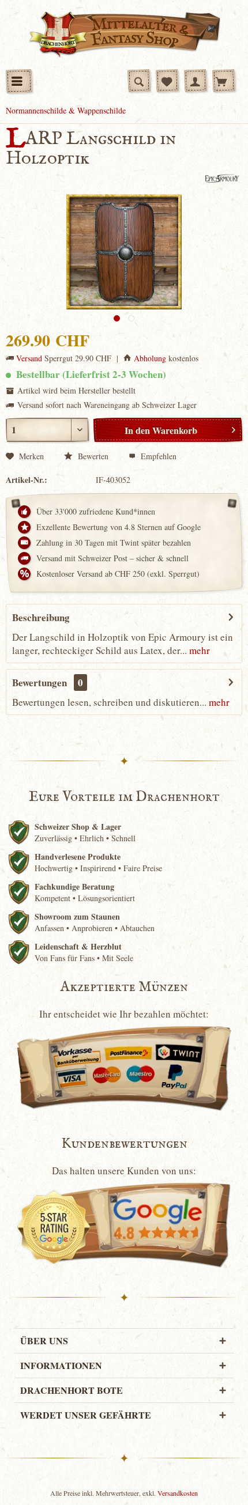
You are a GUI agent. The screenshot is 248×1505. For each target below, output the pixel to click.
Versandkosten (177, 1493)
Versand (29, 358)
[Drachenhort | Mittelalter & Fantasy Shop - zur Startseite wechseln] (124, 35)
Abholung (150, 358)
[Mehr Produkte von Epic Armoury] (221, 178)
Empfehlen (157, 456)
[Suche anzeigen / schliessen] (139, 80)
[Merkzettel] (167, 80)
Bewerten (92, 456)
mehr (198, 650)
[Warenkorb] (223, 80)
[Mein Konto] (195, 80)
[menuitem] (19, 81)
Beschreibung (41, 617)
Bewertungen (39, 682)
